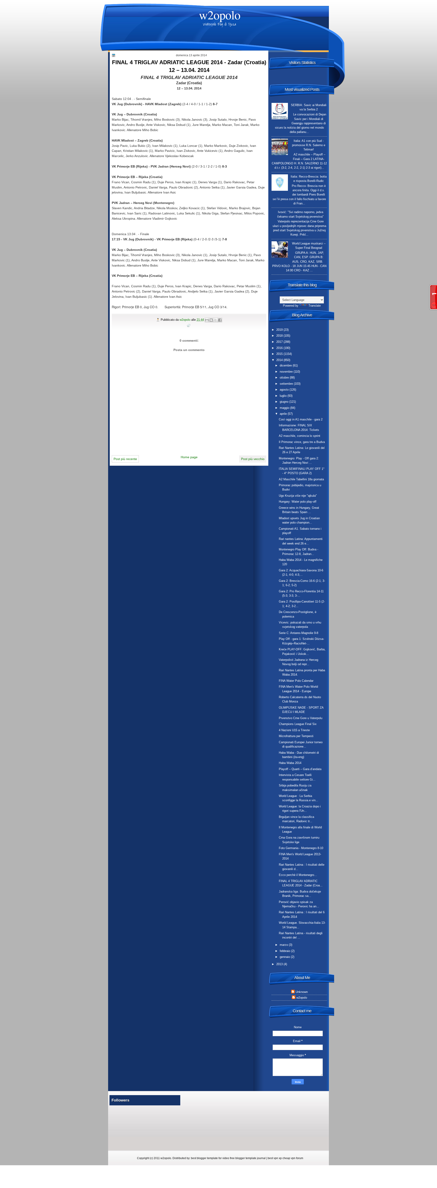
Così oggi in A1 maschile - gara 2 (301, 419)
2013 (280, 964)
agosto (285, 389)
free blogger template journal (247, 1158)
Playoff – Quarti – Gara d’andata (300, 769)
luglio (283, 395)
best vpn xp (275, 1158)
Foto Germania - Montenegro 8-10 (301, 848)
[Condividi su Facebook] (220, 320)
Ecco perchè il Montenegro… (298, 875)
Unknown (302, 992)
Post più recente (125, 459)
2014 (280, 360)
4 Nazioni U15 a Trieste (294, 730)
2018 (280, 335)
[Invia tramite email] (207, 320)
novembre (287, 371)
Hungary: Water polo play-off (297, 501)
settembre (287, 383)
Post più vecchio (252, 459)
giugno (284, 401)
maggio (285, 408)
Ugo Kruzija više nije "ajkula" (298, 495)
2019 (280, 329)
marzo (284, 944)
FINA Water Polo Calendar (296, 680)
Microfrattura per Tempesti (296, 736)
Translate (314, 305)
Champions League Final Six (298, 724)
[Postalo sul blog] (211, 320)
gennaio (285, 957)
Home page (189, 457)
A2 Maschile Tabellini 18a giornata (301, 479)
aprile (284, 413)
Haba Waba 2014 (290, 763)
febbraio (285, 951)
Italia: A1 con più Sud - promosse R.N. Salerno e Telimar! (308, 145)
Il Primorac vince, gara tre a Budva (302, 442)
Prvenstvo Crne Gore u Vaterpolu (300, 718)
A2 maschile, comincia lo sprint (299, 436)
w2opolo (219, 15)
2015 (280, 354)
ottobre (285, 377)
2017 (280, 341)
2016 (280, 348)
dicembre (286, 365)
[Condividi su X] (215, 320)
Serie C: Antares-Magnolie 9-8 (298, 633)
